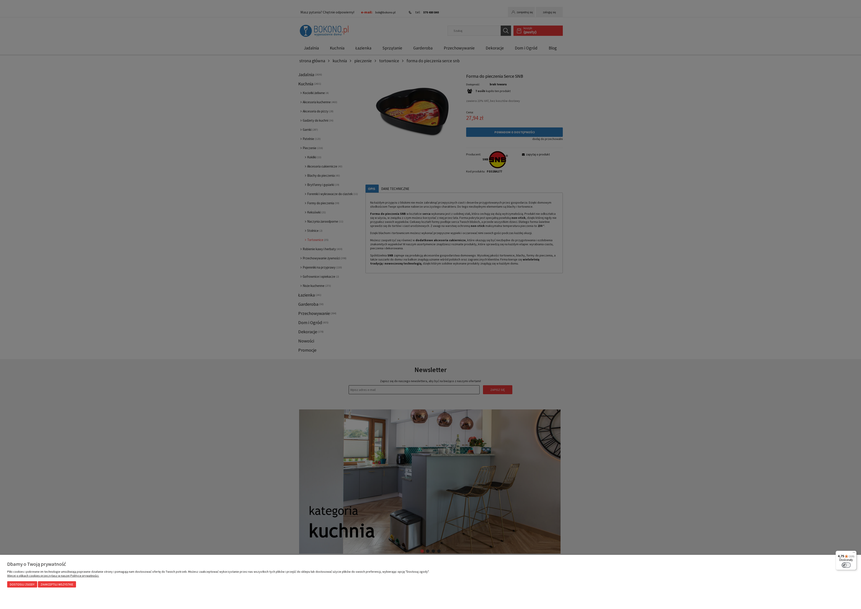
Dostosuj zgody (22, 584)
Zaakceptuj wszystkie (57, 584)
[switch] (846, 565)
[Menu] (854, 553)
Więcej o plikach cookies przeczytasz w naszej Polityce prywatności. (53, 576)
